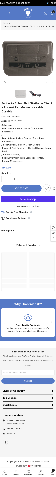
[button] (47, 82)
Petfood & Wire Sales (29, 461)
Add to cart (22, 188)
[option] (28, 59)
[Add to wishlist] (47, 188)
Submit (28, 380)
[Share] (53, 188)
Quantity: (6, 173)
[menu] (3, 13)
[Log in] (45, 13)
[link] (14, 281)
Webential (36, 465)
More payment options (28, 206)
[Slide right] (51, 322)
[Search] (10, 13)
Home (5, 23)
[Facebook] (5, 442)
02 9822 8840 (14, 428)
